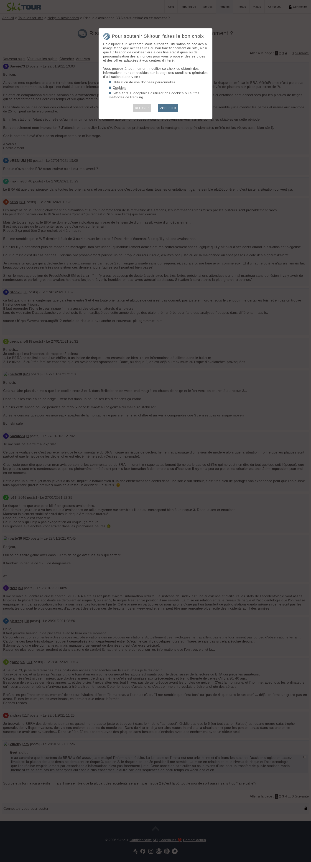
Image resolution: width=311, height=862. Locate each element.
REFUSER (142, 108)
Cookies (119, 88)
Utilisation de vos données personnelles (144, 82)
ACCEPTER (168, 108)
